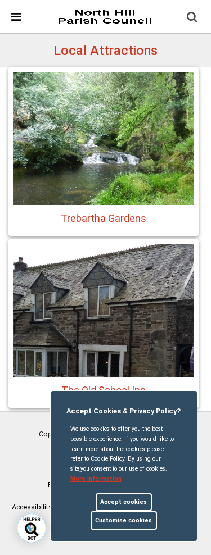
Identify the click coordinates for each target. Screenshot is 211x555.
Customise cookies (123, 520)
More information (96, 479)
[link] (104, 16)
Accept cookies (123, 502)
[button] (193, 17)
